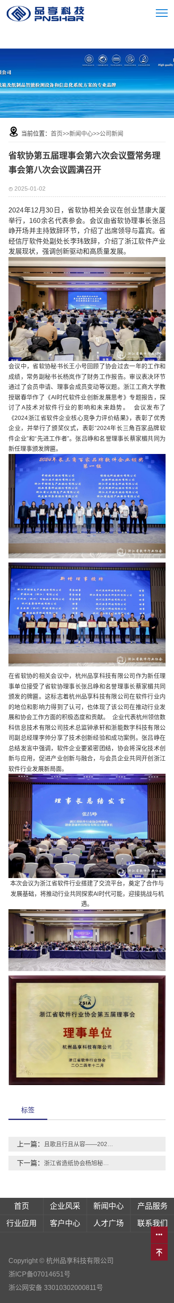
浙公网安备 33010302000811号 (56, 1287)
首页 (57, 133)
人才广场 (108, 1223)
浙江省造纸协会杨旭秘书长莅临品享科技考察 (79, 1163)
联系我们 (152, 1223)
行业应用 (21, 1223)
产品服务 (152, 1206)
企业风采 (65, 1206)
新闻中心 (81, 133)
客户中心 (65, 1223)
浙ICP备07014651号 (39, 1274)
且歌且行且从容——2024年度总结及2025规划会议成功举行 (79, 1144)
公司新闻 (111, 133)
